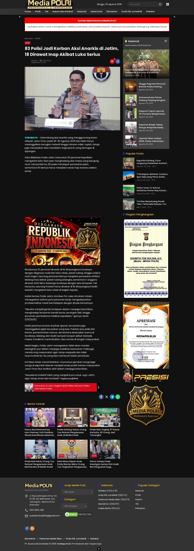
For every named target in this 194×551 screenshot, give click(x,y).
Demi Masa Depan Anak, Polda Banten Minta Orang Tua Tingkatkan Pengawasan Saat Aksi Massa (72, 464)
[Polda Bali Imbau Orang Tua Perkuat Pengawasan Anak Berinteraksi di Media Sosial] (40, 449)
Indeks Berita (104, 508)
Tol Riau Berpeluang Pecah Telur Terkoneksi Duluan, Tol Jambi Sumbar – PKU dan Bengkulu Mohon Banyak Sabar (153, 203)
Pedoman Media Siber (109, 499)
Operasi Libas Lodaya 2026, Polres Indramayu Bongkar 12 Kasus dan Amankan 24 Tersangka (151, 140)
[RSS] (32, 528)
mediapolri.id (63, 543)
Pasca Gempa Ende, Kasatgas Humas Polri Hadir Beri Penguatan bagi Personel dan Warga (104, 464)
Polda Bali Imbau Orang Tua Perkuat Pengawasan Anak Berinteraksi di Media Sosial (39, 464)
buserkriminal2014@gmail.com (45, 515)
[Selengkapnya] (165, 41)
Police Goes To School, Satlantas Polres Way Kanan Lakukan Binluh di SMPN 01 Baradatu (151, 189)
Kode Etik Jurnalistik (107, 495)
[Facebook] (101, 396)
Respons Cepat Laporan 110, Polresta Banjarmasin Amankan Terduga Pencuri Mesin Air (152, 112)
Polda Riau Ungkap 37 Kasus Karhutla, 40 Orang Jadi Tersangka (104, 432)
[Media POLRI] (49, 4)
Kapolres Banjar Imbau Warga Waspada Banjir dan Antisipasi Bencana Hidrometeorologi (151, 126)
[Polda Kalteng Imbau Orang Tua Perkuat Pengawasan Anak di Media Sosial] (72, 417)
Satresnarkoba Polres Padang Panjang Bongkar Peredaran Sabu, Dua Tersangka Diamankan (152, 99)
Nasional (139, 490)
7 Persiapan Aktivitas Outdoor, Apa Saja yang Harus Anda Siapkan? (152, 175)
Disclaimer (103, 503)
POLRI (27, 43)
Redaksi (34, 60)
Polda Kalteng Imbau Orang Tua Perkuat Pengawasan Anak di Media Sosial (71, 432)
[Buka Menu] (167, 4)
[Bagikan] (117, 61)
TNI (136, 503)
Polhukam (140, 508)
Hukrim (138, 499)
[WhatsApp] (117, 396)
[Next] (163, 259)
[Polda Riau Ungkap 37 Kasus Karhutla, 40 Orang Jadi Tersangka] (105, 417)
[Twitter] (106, 396)
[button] (160, 4)
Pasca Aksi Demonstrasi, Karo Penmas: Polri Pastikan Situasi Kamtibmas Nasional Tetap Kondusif (39, 432)
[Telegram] (112, 396)
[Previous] (129, 259)
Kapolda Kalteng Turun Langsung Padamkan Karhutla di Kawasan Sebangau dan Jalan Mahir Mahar (152, 162)
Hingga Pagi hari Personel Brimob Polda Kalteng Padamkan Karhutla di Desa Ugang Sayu (152, 85)
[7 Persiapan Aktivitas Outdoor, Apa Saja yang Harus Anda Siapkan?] (128, 177)
